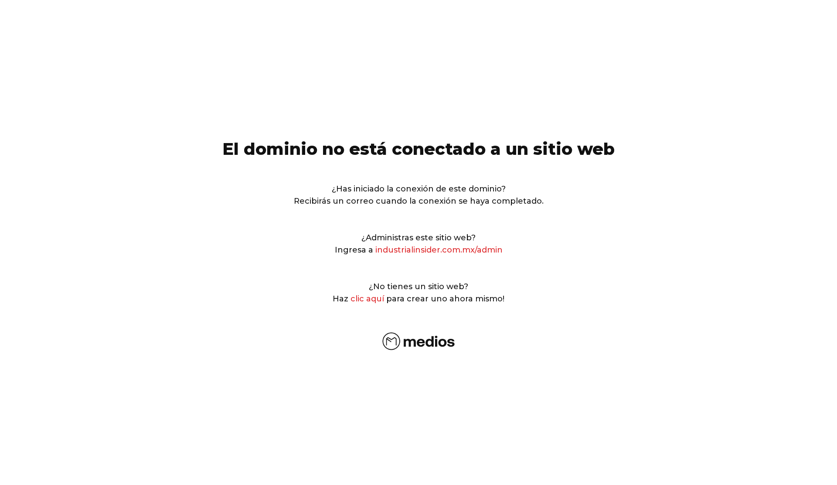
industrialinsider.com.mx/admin (439, 250)
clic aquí (367, 299)
